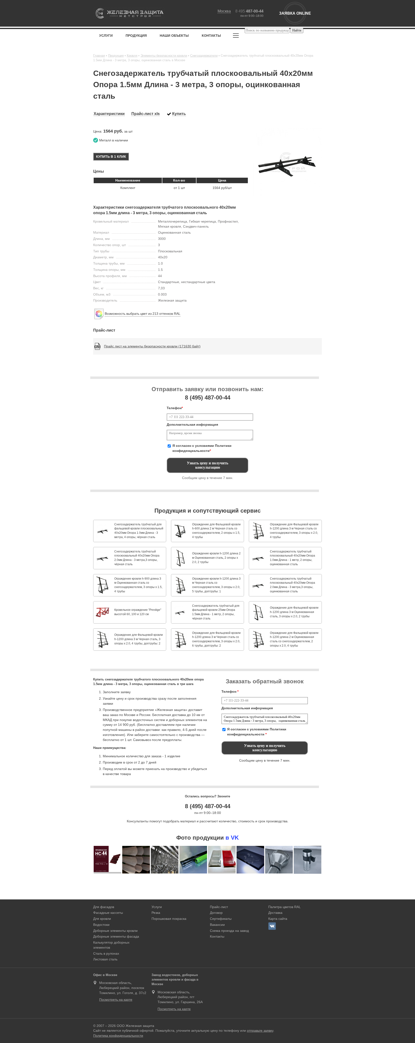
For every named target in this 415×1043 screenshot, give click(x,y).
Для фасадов (103, 907)
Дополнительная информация (192, 424)
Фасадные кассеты (108, 913)
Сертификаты (221, 919)
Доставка (275, 913)
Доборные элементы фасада (116, 936)
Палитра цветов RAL (284, 907)
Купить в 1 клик (111, 156)
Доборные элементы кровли (115, 931)
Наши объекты (174, 35)
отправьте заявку (260, 1030)
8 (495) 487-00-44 (207, 806)
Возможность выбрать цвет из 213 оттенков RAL (142, 313)
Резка (156, 913)
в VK (232, 837)
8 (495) (207, 397)
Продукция (136, 35)
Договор (216, 913)
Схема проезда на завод (229, 931)
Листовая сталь (105, 959)
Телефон (175, 408)
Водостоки (101, 925)
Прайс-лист (219, 907)
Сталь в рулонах (106, 953)
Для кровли (102, 919)
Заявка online (295, 13)
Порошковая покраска (169, 919)
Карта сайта (277, 919)
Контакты (211, 35)
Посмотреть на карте (115, 999)
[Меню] (236, 36)
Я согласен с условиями (202, 448)
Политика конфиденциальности (118, 1035)
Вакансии (217, 925)
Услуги (106, 35)
